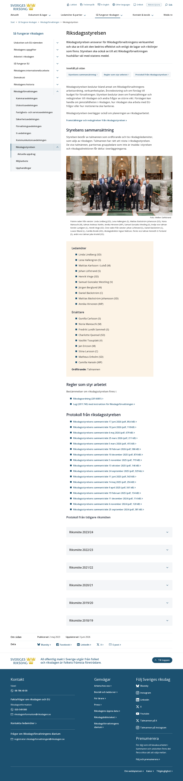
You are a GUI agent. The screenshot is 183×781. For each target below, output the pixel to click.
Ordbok (140, 4)
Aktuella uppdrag (26, 154)
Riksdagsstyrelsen (25, 147)
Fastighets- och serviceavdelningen (34, 112)
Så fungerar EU (21, 63)
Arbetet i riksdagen (24, 56)
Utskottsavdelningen (27, 105)
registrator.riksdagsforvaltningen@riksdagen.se (39, 739)
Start (13, 22)
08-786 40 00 (21, 690)
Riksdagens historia (24, 84)
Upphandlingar (23, 168)
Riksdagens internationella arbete (31, 70)
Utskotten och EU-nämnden (28, 42)
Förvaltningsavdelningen (29, 126)
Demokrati (19, 77)
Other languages (123, 4)
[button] (40, 15)
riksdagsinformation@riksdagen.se (32, 714)
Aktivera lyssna (154, 4)
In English (105, 4)
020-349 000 (21, 709)
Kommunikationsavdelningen (31, 140)
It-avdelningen (23, 133)
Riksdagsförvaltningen (49, 22)
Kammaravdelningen (27, 98)
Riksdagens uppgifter (25, 49)
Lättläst (73, 4)
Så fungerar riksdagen (27, 22)
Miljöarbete (22, 161)
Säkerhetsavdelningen (27, 119)
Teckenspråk (88, 4)
